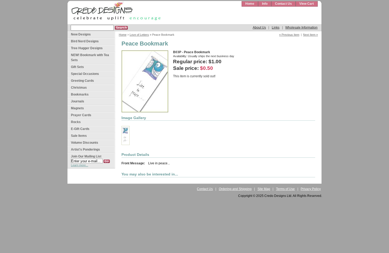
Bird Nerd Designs (85, 41)
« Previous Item (289, 34)
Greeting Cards (82, 81)
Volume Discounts (84, 142)
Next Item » (310, 34)
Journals (77, 101)
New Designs (81, 34)
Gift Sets (77, 67)
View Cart (306, 4)
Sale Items (79, 136)
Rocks (76, 122)
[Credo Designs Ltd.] (115, 12)
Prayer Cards (81, 115)
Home (249, 4)
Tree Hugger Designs (87, 48)
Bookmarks (80, 94)
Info (265, 4)
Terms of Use (285, 189)
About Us (259, 27)
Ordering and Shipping (235, 189)
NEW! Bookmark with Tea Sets (90, 57)
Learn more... (79, 165)
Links (275, 27)
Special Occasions (85, 74)
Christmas (79, 87)
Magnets (77, 108)
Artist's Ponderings (85, 149)
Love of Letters (139, 34)
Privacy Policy (311, 189)
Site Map (263, 189)
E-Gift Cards (80, 129)
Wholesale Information (301, 27)
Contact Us (283, 4)
